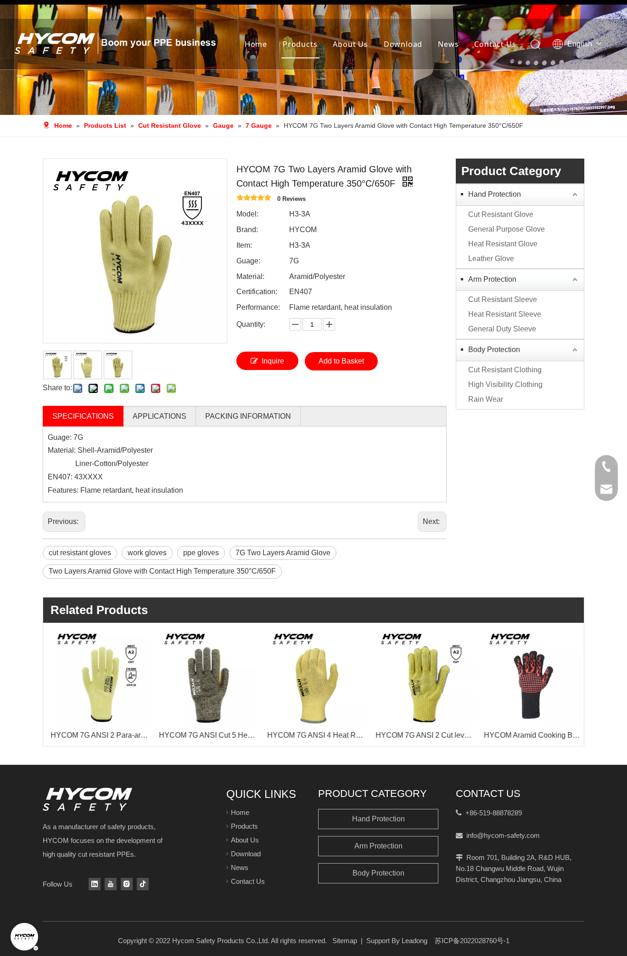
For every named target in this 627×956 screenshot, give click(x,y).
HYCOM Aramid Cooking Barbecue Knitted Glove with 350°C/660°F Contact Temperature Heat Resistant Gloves (530, 735)
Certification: (256, 292)
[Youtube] (111, 884)
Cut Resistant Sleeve (502, 299)
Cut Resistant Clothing (505, 370)
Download (403, 44)
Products (300, 44)
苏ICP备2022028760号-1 (472, 941)
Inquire (273, 361)
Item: (244, 245)
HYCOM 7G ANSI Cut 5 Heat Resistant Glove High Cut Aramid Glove (205, 735)
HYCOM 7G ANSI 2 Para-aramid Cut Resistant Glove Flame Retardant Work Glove (97, 735)
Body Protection (494, 349)
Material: (250, 276)
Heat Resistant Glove (502, 244)
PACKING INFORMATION (248, 416)
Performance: (258, 307)
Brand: (247, 229)
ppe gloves (201, 553)
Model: (247, 214)
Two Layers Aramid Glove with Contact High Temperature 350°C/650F (162, 571)
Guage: (248, 261)
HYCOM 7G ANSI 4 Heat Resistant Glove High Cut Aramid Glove (314, 735)
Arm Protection (492, 279)
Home (256, 44)
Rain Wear (485, 399)
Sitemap (344, 941)
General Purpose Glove (506, 229)
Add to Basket (341, 361)
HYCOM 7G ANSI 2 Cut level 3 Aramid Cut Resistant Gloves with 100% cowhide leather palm (422, 735)
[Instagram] (127, 884)
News (448, 44)
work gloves (147, 553)
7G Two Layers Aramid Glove (282, 553)
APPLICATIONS (159, 416)
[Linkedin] (95, 884)
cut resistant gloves (80, 553)
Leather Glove (491, 258)
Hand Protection (494, 194)
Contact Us (495, 44)
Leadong (414, 941)
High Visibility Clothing (505, 384)
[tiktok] (143, 884)
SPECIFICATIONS (83, 416)
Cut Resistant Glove (500, 214)
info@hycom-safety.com (503, 835)
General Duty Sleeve (502, 329)
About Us (350, 44)
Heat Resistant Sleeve (504, 314)
